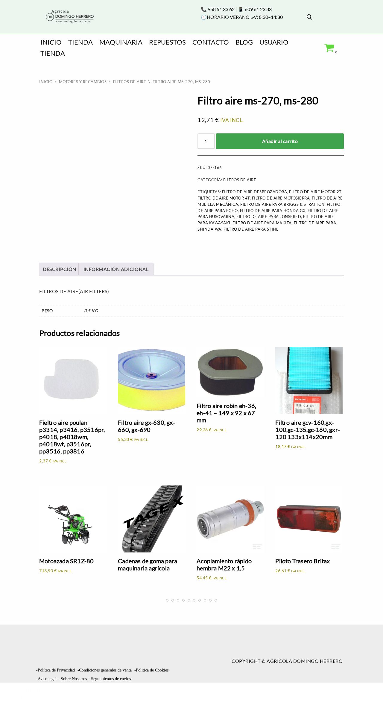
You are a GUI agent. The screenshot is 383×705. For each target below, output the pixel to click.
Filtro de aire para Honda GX (273, 210)
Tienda (80, 42)
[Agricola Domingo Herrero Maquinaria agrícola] (69, 16)
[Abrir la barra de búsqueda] (309, 16)
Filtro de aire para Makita (262, 222)
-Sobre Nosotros (73, 679)
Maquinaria (120, 42)
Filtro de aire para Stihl (251, 229)
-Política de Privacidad (55, 670)
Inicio (51, 42)
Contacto (210, 42)
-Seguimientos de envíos (110, 679)
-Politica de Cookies (151, 670)
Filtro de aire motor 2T (315, 191)
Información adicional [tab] (116, 269)
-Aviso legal (46, 679)
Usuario (273, 42)
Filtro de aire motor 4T (223, 198)
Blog (244, 42)
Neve (10, 690)
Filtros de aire (129, 81)
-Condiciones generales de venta (104, 670)
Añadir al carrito (280, 141)
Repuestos (167, 42)
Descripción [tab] (59, 269)
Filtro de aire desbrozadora (254, 191)
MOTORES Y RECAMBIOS (83, 81)
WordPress (24, 697)
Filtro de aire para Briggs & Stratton (282, 204)
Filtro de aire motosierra (281, 198)
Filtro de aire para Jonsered (268, 216)
